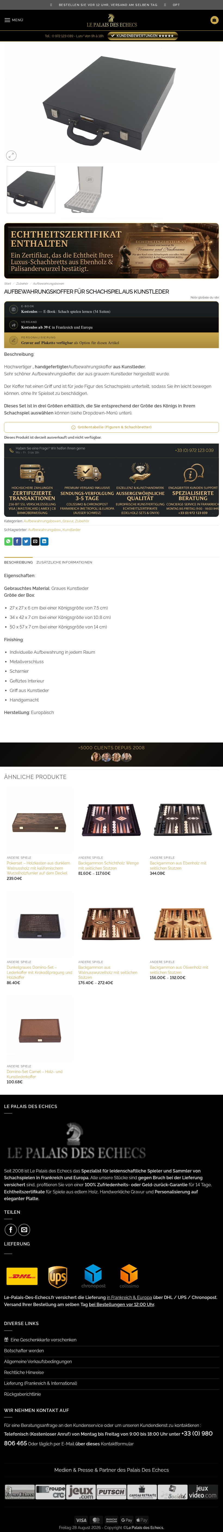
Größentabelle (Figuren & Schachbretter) (115, 427)
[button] (13, 20)
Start (7, 283)
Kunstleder (72, 530)
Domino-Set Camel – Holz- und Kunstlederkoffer (35, 1074)
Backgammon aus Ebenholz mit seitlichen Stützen (178, 865)
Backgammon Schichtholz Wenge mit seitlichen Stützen (108, 865)
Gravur (68, 521)
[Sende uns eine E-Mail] (24, 1230)
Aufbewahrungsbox (44, 530)
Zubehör (22, 283)
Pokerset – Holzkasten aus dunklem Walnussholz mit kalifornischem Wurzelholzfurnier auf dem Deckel (38, 868)
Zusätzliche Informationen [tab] (64, 562)
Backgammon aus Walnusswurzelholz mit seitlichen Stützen (107, 972)
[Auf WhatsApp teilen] (8, 541)
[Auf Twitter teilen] (26, 541)
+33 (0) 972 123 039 (194, 450)
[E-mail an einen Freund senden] (35, 541)
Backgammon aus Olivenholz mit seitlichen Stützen (179, 970)
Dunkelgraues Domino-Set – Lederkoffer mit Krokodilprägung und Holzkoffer (39, 972)
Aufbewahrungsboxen (48, 283)
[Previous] (15, 102)
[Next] (208, 102)
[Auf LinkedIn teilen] (44, 541)
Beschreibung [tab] (18, 562)
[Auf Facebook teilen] (17, 541)
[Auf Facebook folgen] (11, 1230)
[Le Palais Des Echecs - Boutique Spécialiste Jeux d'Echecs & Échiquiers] (111, 20)
